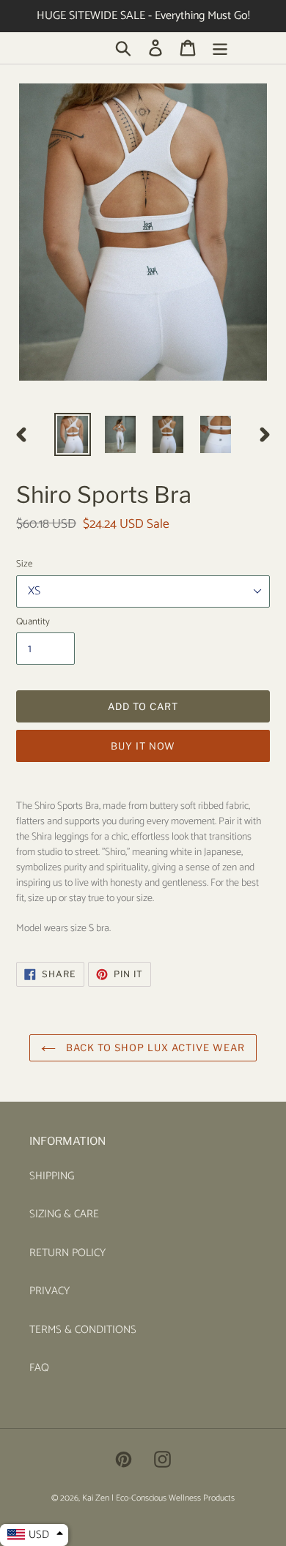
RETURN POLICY (67, 1253)
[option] (73, 434)
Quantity (33, 622)
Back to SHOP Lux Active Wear (154, 1047)
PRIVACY (49, 1291)
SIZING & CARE (64, 1214)
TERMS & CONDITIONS (82, 1330)
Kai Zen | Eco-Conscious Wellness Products (158, 1498)
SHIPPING (51, 1176)
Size (24, 564)
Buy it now (143, 746)
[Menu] (220, 48)
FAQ (39, 1368)
